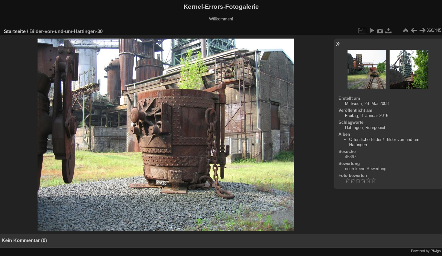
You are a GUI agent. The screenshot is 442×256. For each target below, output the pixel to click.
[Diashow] (372, 30)
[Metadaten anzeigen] (380, 30)
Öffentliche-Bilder (365, 139)
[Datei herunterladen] (388, 30)
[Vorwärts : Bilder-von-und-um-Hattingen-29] (422, 30)
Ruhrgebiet (375, 127)
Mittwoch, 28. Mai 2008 (367, 103)
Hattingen (354, 127)
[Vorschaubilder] (405, 30)
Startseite (15, 31)
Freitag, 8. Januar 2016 (366, 115)
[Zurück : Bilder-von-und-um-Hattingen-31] (414, 30)
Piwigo (436, 251)
